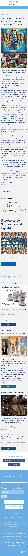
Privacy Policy (14, 474)
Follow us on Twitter (15, 502)
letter (2, 92)
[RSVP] (8, 324)
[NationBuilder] (22, 551)
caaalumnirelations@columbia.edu (9, 524)
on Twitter (14, 464)
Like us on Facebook (14, 507)
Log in (14, 479)
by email (8, 460)
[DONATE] (8, 264)
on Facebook (19, 460)
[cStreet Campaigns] (26, 551)
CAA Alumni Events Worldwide (14, 476)
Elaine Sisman (19, 433)
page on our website (15, 147)
